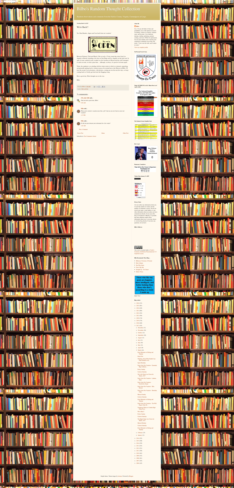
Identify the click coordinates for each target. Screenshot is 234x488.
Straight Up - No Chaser (142, 269)
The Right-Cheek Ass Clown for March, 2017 (146, 419)
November (141, 330)
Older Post (125, 133)
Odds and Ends (84, 89)
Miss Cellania (139, 263)
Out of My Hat (140, 267)
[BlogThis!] (99, 87)
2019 (137, 320)
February (140, 432)
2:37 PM (83, 115)
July (139, 340)
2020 (137, 318)
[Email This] (97, 87)
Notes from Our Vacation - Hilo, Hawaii (146, 387)
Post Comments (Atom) (90, 136)
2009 (137, 456)
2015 (137, 441)
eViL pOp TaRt (85, 98)
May (139, 345)
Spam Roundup (142, 363)
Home (103, 133)
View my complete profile (141, 47)
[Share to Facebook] (103, 87)
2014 (137, 443)
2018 (137, 323)
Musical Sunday (142, 394)
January (140, 435)
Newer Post (80, 133)
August (140, 338)
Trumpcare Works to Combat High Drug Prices (146, 408)
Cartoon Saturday (142, 372)
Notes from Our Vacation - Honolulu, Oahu (147, 391)
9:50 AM (83, 103)
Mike (82, 108)
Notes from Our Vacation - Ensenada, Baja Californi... (147, 366)
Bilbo (137, 26)
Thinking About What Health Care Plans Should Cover (146, 359)
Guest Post (140, 356)
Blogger (131, 476)
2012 (137, 448)
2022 (137, 313)
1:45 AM (83, 126)
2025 (137, 305)
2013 (137, 446)
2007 (137, 461)
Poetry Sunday (141, 369)
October (140, 333)
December (141, 327)
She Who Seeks (140, 265)
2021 (137, 315)
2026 (137, 303)
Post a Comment (83, 129)
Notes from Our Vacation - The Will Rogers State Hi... (147, 404)
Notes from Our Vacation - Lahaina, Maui (147, 379)
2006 (137, 463)
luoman (120, 476)
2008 (137, 458)
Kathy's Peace (139, 272)
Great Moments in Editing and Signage (145, 353)
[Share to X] (101, 87)
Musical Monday (142, 423)
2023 (137, 310)
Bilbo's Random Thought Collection (108, 8)
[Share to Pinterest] (104, 87)
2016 (137, 438)
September (141, 335)
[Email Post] (94, 86)
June (139, 342)
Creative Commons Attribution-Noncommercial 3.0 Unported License (145, 251)
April (139, 347)
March (140, 350)
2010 (137, 453)
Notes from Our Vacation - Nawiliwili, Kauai (144, 383)
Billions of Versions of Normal (144, 261)
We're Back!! (141, 411)
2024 (137, 308)
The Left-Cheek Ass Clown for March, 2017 (146, 375)
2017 (137, 325)
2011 (137, 451)
